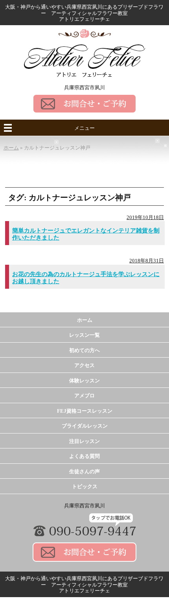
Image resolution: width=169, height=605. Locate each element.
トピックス (84, 486)
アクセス (84, 365)
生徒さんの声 (84, 471)
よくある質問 (84, 456)
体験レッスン (84, 381)
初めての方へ (84, 350)
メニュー (84, 128)
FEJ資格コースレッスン (84, 411)
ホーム (84, 320)
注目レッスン (84, 441)
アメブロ (84, 395)
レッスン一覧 (84, 335)
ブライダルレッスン (85, 426)
